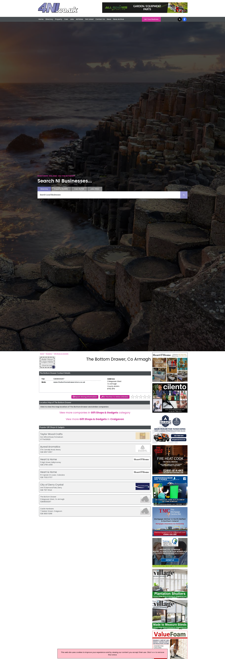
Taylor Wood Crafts (51, 434)
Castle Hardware (47, 509)
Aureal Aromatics (50, 446)
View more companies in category (94, 412)
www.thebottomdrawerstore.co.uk (69, 382)
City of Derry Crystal (51, 484)
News (109, 19)
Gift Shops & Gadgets (61, 354)
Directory (49, 19)
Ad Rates (79, 19)
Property (58, 19)
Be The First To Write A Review (115, 397)
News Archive (118, 19)
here (153, 652)
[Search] (184, 195)
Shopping (49, 354)
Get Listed (89, 19)
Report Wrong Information (86, 397)
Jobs (72, 19)
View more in (95, 419)
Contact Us (100, 19)
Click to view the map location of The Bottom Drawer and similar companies (74, 407)
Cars (66, 19)
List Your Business (151, 19)
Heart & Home (48, 459)
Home (41, 19)
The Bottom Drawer (48, 497)
